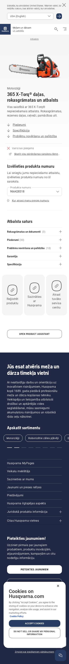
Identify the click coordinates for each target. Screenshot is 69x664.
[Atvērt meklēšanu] (56, 29)
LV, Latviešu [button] (18, 30)
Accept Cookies (34, 623)
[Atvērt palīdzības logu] (60, 655)
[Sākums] (5, 29)
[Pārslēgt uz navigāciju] (65, 29)
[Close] (58, 585)
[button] (9, 447)
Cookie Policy (17, 616)
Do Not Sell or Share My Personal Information (34, 633)
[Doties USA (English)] (59, 16)
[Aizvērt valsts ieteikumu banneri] (64, 5)
